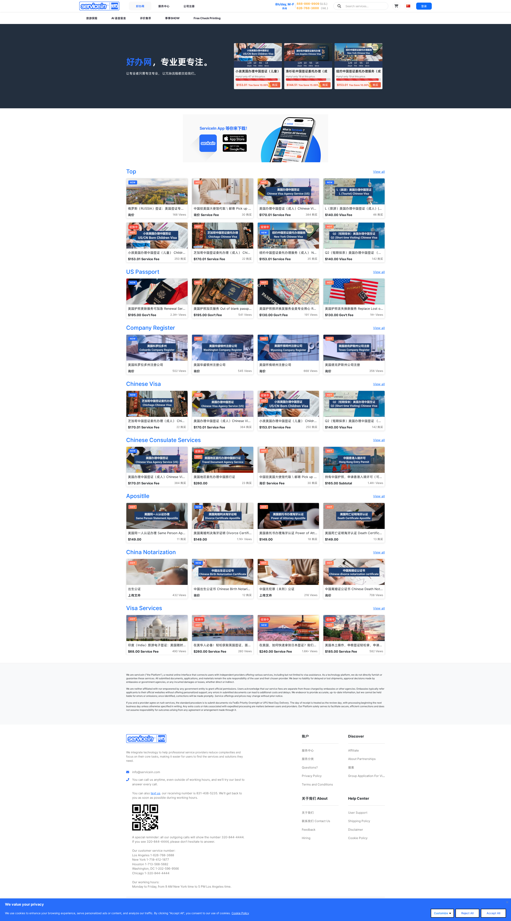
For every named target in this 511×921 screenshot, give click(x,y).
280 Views (245, 651)
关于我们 (308, 812)
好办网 (140, 6)
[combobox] (360, 6)
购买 (275, 85)
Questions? (310, 767)
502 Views (179, 370)
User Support (357, 812)
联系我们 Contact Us (316, 821)
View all (379, 172)
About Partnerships (362, 759)
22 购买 (247, 258)
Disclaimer (355, 829)
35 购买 (312, 258)
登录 (424, 6)
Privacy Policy (312, 776)
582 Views (376, 651)
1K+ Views (376, 314)
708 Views (376, 595)
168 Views (179, 214)
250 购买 (180, 258)
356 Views (376, 370)
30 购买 (247, 214)
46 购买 (378, 214)
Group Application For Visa (367, 776)
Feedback (308, 829)
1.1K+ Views (244, 539)
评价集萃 (145, 18)
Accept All (493, 913)
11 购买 (181, 539)
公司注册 (189, 6)
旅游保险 (91, 18)
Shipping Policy (359, 821)
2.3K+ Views (178, 314)
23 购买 (247, 483)
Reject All (467, 913)
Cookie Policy (240, 913)
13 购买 (378, 539)
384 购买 (311, 214)
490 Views (179, 651)
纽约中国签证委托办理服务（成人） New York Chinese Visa (358, 73)
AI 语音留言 (118, 18)
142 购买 (377, 258)
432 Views (179, 595)
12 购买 (247, 595)
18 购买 (312, 539)
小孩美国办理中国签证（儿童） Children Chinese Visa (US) (258, 73)
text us (155, 793)
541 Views (245, 314)
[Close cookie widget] (507, 902)
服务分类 (308, 759)
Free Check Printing (207, 18)
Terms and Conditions (317, 784)
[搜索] (339, 6)
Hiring (306, 838)
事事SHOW (172, 18)
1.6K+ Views (309, 651)
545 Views (245, 370)
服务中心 (163, 6)
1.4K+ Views (375, 483)
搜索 (351, 767)
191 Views (310, 314)
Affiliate (353, 750)
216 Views (310, 595)
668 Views (310, 370)
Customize (441, 913)
